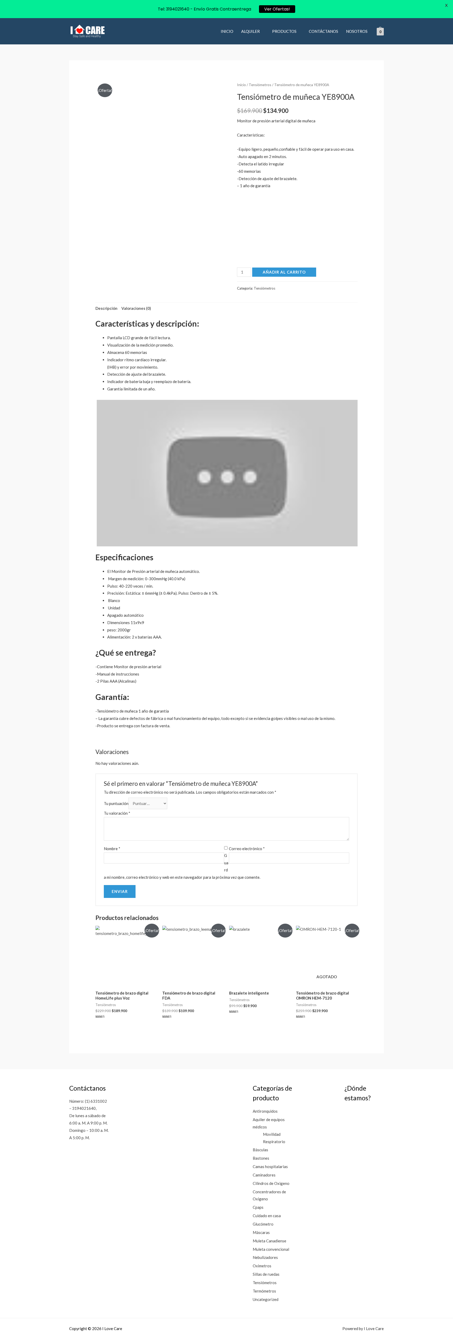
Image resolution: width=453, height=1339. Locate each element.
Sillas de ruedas (266, 1274)
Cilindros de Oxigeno (271, 1183)
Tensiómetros (260, 84)
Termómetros (264, 1291)
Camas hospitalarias (270, 1166)
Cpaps (258, 1207)
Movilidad (272, 1134)
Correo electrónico (247, 848)
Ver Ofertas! (277, 9)
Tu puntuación (116, 803)
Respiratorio (274, 1141)
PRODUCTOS (284, 31)
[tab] (106, 308)
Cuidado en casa (267, 1215)
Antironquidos (265, 1111)
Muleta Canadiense (269, 1240)
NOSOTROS (357, 31)
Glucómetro (263, 1224)
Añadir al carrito (284, 272)
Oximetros (262, 1265)
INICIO (227, 31)
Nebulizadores (265, 1257)
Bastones (261, 1158)
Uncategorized (265, 1299)
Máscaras (261, 1232)
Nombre (112, 848)
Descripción (106, 308)
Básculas (260, 1149)
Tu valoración (117, 813)
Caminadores (264, 1175)
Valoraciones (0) (136, 308)
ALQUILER (250, 31)
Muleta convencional (271, 1249)
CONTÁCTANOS (323, 31)
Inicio (241, 84)
